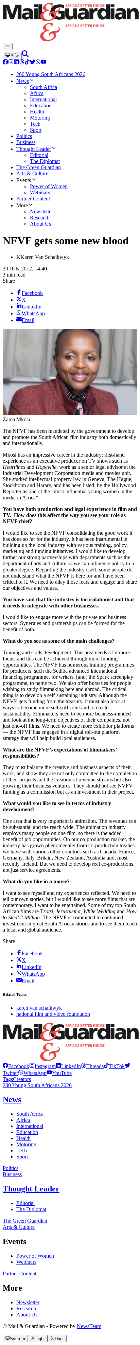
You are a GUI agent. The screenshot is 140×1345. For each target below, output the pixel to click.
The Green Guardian (25, 1221)
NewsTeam (89, 1326)
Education (27, 1132)
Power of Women (35, 1256)
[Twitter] (32, 63)
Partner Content (19, 1273)
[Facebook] (5, 63)
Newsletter (27, 1302)
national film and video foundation (53, 1014)
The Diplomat (31, 1209)
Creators (22, 1079)
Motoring (26, 1144)
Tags (8, 1079)
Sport (22, 1157)
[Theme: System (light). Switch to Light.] (12, 55)
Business (12, 1174)
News (12, 1099)
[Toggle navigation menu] (8, 46)
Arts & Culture (19, 1227)
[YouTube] (43, 63)
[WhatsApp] (38, 63)
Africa (23, 1120)
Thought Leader (31, 1188)
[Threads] (21, 63)
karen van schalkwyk (39, 1008)
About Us (26, 1314)
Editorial (25, 1203)
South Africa (29, 1114)
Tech (21, 1150)
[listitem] (16, 1066)
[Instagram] (11, 63)
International (29, 1126)
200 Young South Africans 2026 (37, 1085)
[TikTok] (27, 63)
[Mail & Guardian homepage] (70, 23)
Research (26, 1308)
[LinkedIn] (16, 63)
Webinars (26, 1262)
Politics (10, 1168)
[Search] (25, 55)
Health (23, 1138)
